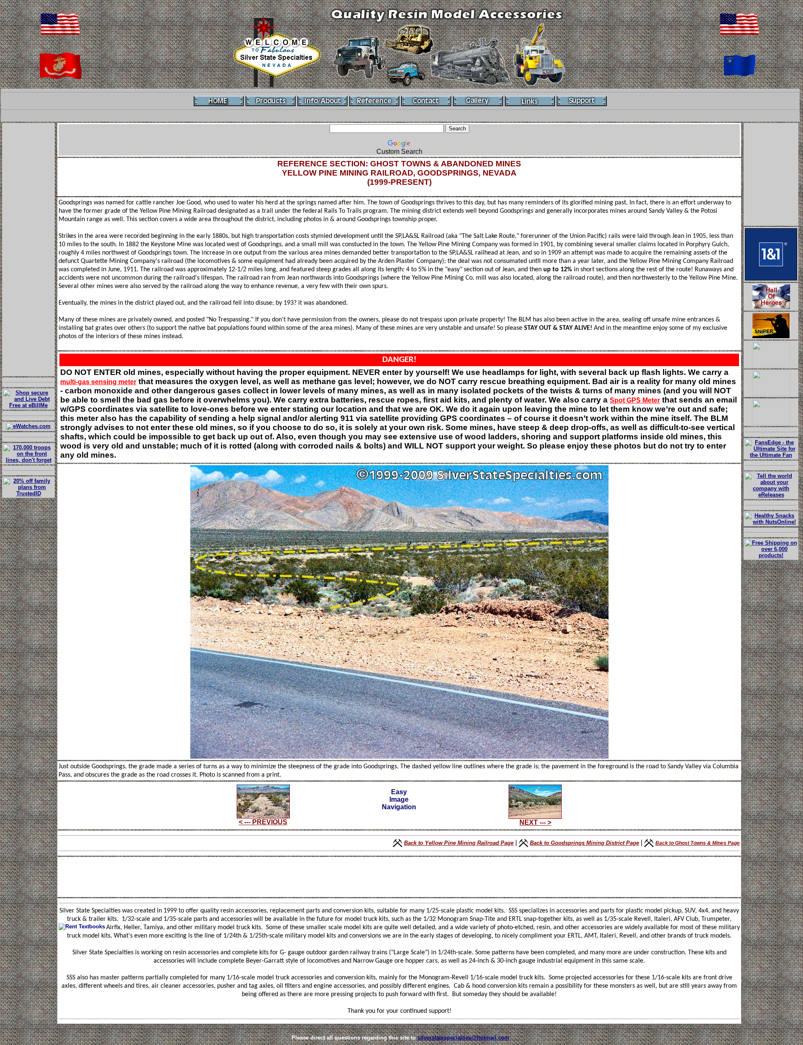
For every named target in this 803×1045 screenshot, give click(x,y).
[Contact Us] (426, 101)
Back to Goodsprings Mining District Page (584, 843)
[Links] (530, 101)
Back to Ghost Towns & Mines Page (697, 843)
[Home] (219, 101)
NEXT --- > (535, 822)
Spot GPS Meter (635, 400)
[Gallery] (478, 101)
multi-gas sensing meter (98, 381)
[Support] (582, 101)
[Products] (271, 101)
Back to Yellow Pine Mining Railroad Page (459, 843)
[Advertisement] (28, 249)
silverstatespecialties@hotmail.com (463, 1038)
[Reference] (374, 101)
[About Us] (322, 101)
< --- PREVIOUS (263, 822)
